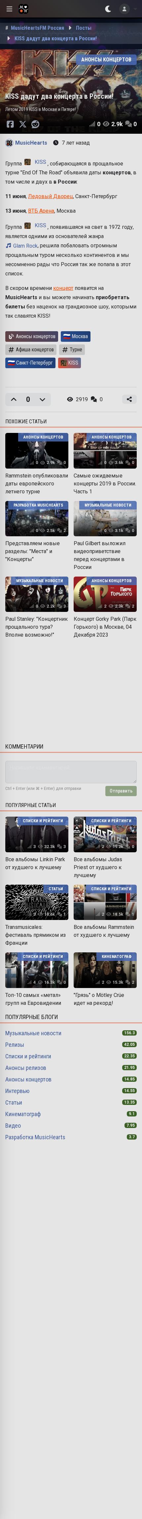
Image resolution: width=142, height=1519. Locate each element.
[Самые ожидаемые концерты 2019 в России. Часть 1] (105, 450)
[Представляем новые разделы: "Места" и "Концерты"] (36, 518)
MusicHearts (31, 143)
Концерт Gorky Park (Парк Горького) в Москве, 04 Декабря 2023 (105, 627)
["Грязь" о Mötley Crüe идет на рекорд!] (105, 970)
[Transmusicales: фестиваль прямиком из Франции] (36, 902)
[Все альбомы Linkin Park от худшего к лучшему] (36, 834)
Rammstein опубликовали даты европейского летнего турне (36, 484)
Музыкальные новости (33, 1033)
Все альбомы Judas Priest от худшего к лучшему (98, 867)
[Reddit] (35, 124)
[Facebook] (10, 124)
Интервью (17, 1090)
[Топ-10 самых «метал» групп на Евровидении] (36, 970)
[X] (23, 124)
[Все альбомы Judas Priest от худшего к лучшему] (105, 834)
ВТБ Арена (41, 211)
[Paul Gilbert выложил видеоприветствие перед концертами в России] (105, 518)
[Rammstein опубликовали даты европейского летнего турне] (36, 450)
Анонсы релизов (25, 1067)
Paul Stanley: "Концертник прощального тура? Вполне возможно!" (36, 627)
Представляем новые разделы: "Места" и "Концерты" (32, 551)
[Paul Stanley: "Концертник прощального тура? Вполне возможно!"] (36, 594)
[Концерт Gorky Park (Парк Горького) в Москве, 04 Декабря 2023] (105, 594)
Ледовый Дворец (50, 196)
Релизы (14, 1044)
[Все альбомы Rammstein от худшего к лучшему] (105, 902)
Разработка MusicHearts (35, 1137)
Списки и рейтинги (28, 1056)
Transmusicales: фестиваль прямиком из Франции (35, 935)
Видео (13, 1125)
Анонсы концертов (28, 1079)
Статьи (13, 1102)
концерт (63, 288)
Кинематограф (23, 1114)
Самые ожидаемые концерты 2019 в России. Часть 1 (105, 484)
